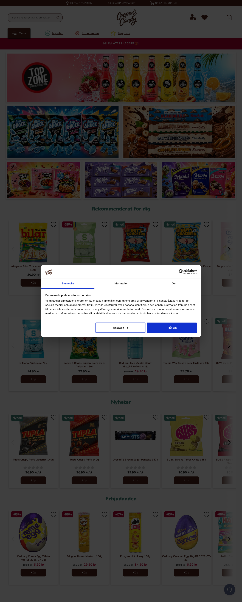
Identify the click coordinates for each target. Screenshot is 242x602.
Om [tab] (174, 283)
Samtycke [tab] (68, 283)
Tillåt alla (171, 327)
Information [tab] (121, 283)
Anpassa (118, 327)
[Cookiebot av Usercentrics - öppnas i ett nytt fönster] (181, 271)
